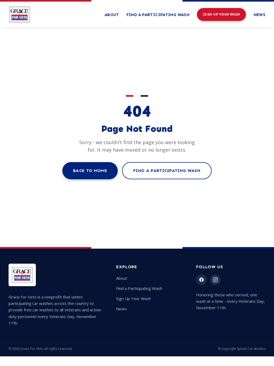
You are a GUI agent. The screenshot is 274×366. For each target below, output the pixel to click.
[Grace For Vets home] (20, 14)
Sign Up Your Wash (221, 14)
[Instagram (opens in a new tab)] (215, 279)
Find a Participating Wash (158, 14)
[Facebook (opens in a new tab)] (201, 279)
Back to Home (90, 170)
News (260, 14)
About (112, 14)
